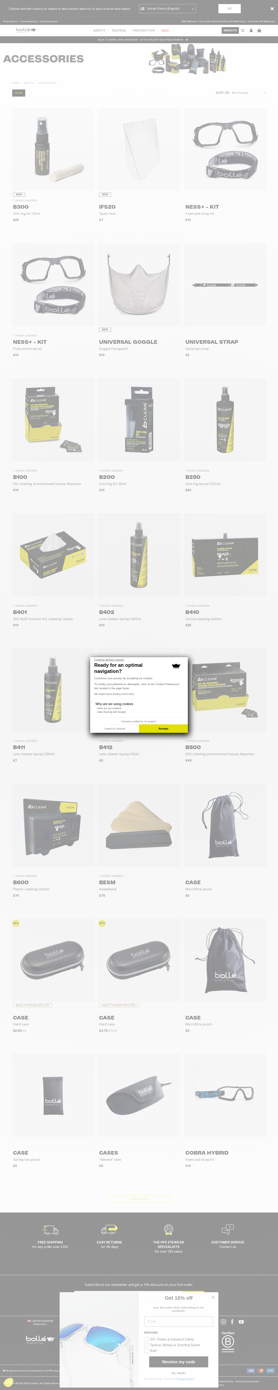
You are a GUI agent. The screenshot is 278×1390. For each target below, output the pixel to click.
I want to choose (114, 728)
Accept (163, 728)
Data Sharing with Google (111, 712)
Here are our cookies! (109, 708)
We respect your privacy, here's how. (114, 694)
